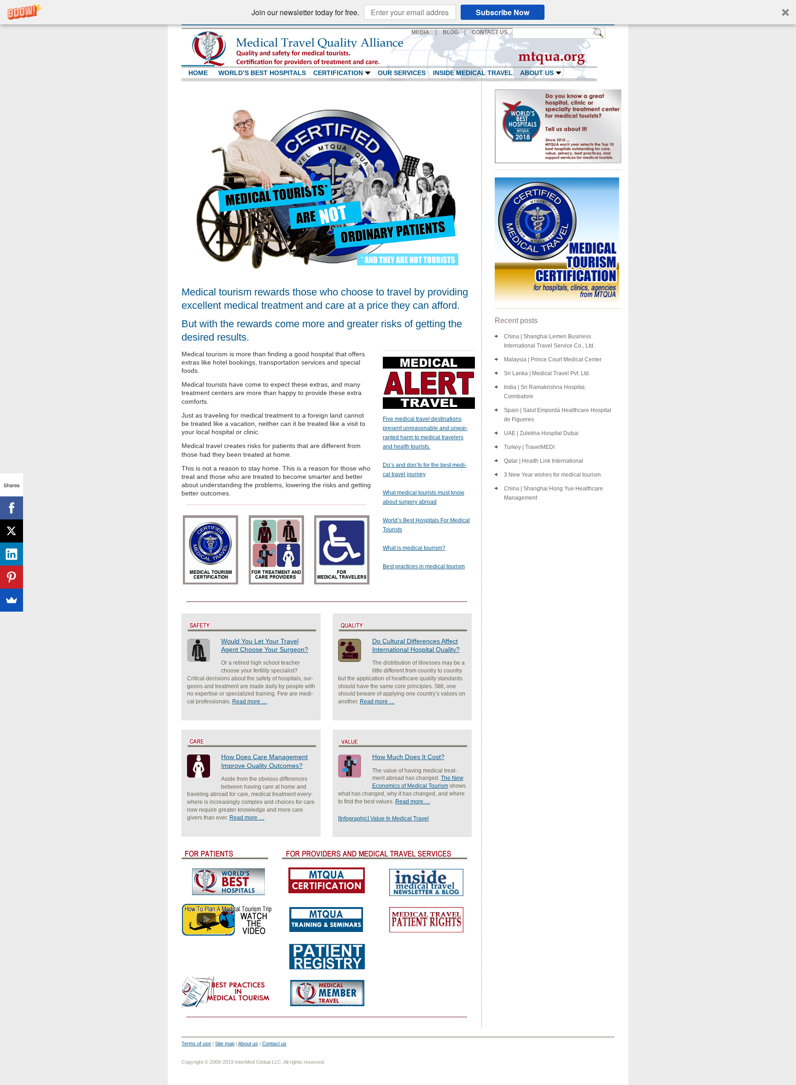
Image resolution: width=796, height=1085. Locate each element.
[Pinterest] (11, 577)
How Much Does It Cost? (408, 757)
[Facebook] (11, 507)
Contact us (274, 1043)
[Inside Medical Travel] (426, 881)
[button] (398, 12)
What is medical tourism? (414, 548)
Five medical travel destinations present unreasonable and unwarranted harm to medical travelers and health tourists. (425, 433)
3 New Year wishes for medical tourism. (553, 475)
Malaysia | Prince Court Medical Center (553, 359)
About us (248, 1043)
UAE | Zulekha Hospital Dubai (541, 433)
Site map (224, 1043)
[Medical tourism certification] (327, 880)
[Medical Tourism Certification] (555, 239)
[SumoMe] (11, 600)
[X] (11, 530)
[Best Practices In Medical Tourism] (227, 992)
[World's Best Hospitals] (227, 881)
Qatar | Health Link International (543, 461)
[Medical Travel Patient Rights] (426, 919)
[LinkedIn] (11, 554)
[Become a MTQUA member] (327, 993)
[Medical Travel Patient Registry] (327, 956)
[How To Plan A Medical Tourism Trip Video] (227, 920)
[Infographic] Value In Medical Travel (383, 818)
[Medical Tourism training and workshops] (327, 919)
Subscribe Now (502, 12)
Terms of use (196, 1043)
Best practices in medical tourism (424, 566)
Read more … (249, 701)
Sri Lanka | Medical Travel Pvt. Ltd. (547, 373)
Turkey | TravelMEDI (529, 447)
